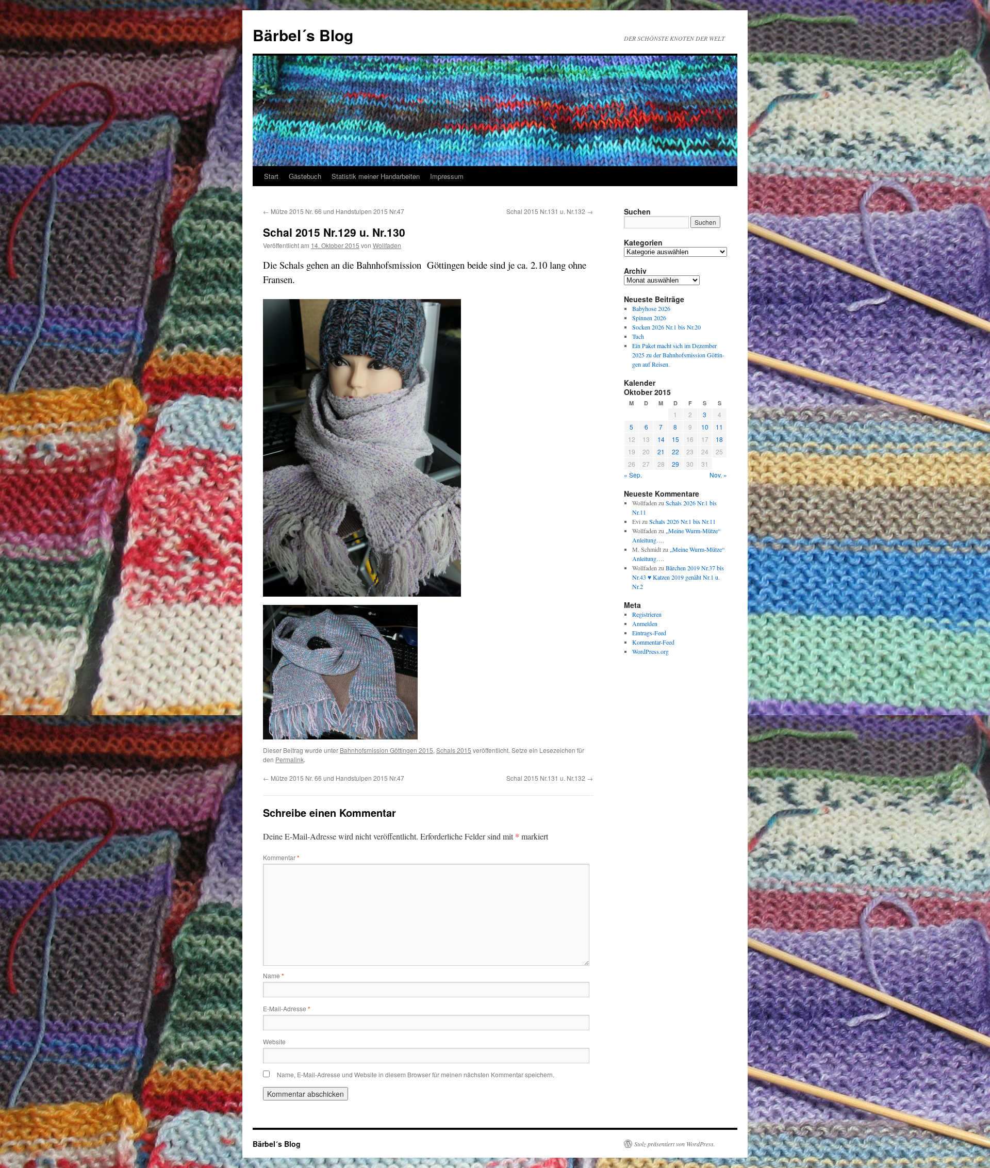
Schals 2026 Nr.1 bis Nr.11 (682, 521)
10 (704, 426)
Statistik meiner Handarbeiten (376, 176)
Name (273, 975)
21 (661, 451)
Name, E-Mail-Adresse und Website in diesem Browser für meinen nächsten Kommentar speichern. (415, 1074)
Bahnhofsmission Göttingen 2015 (386, 750)
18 (719, 439)
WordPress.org (650, 651)
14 (661, 439)
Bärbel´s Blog (303, 35)
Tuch (638, 336)
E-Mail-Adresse (286, 1008)
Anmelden (644, 623)
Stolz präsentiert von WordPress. (674, 1144)
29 (675, 463)
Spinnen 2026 (649, 318)
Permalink (289, 759)
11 (719, 426)
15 (675, 439)
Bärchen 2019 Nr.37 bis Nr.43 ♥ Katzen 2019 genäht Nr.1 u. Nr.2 (678, 577)
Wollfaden (387, 245)
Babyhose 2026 (651, 308)
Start (271, 176)
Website (274, 1041)
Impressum (447, 176)
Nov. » (718, 474)
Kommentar (281, 857)
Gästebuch (305, 176)
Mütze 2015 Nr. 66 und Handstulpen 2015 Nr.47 (333, 211)
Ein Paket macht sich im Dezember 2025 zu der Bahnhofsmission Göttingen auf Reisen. (678, 354)
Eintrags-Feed (649, 633)
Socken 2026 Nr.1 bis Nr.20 (666, 327)
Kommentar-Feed (653, 642)
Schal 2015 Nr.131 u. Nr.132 (549, 211)
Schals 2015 (453, 750)
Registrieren (647, 614)
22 (675, 451)
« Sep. (633, 474)
